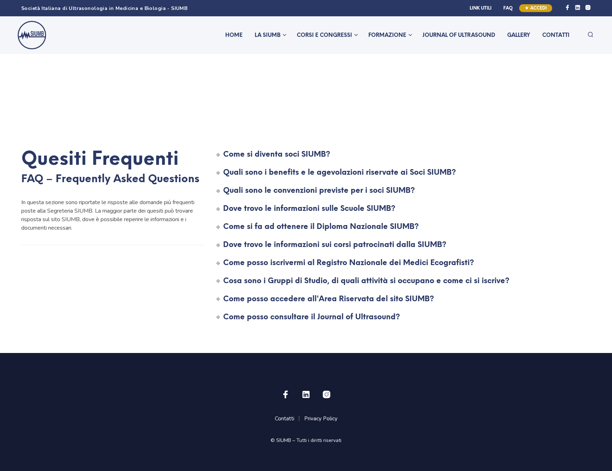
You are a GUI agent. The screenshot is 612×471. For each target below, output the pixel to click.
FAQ (508, 8)
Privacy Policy (321, 418)
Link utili (481, 8)
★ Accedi (536, 8)
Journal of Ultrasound (459, 35)
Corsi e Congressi (324, 35)
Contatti (556, 35)
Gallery (518, 35)
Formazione (387, 35)
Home (234, 35)
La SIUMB (267, 35)
